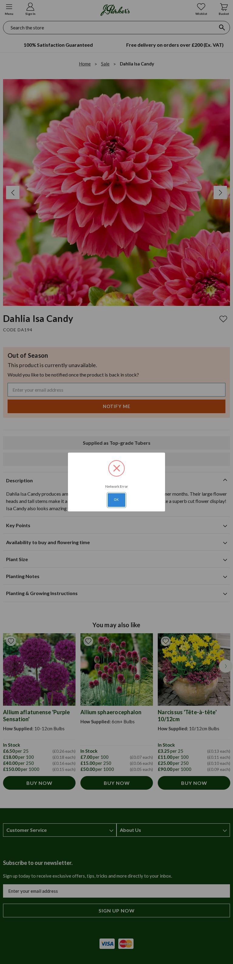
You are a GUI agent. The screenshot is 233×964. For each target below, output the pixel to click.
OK (116, 499)
